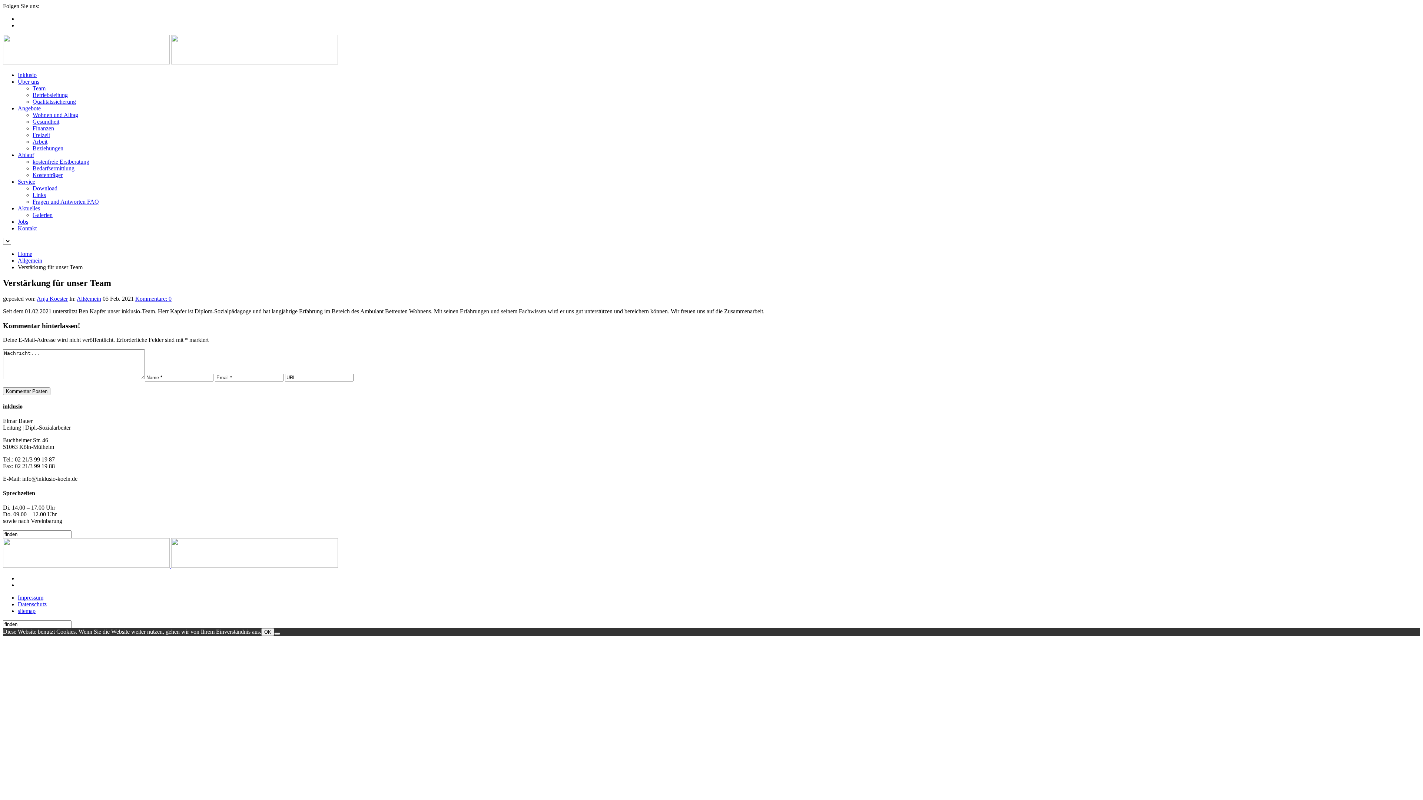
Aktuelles (29, 208)
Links (39, 195)
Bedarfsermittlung (53, 168)
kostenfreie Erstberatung (61, 162)
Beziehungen (48, 148)
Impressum (30, 597)
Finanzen (43, 128)
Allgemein (30, 260)
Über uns (28, 82)
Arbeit (40, 142)
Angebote (29, 108)
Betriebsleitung (50, 95)
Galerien (43, 215)
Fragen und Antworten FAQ (66, 202)
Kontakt (27, 228)
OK (267, 632)
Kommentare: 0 (153, 299)
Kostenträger (48, 175)
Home (25, 254)
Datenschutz (32, 604)
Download (45, 188)
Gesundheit (46, 122)
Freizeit (41, 135)
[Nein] (277, 634)
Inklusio (27, 75)
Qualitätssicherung (54, 102)
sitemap (27, 611)
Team (39, 88)
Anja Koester (52, 299)
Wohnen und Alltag (55, 115)
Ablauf (26, 155)
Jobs (23, 222)
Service (26, 182)
